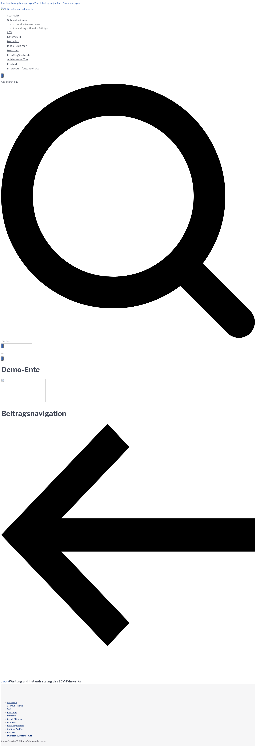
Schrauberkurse (17, 20)
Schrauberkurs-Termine (26, 24)
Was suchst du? (9, 81)
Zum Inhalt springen (45, 3)
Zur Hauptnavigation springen (17, 3)
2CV (9, 32)
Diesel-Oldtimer (17, 45)
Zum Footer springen (68, 3)
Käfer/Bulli (14, 36)
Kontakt (12, 64)
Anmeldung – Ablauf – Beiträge (30, 28)
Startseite (13, 15)
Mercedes (13, 41)
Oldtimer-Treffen (17, 59)
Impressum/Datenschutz (23, 68)
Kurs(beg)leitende (18, 55)
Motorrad (13, 50)
